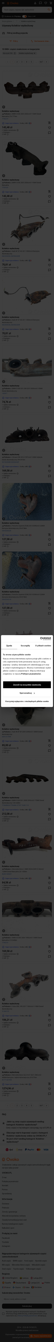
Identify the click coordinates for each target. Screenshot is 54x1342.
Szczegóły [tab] (25, 646)
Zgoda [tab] (9, 646)
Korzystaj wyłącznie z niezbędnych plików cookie (27, 701)
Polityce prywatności (31, 674)
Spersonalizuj (26, 693)
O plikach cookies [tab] (43, 646)
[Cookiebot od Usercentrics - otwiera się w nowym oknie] (40, 638)
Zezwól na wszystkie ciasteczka (27, 685)
